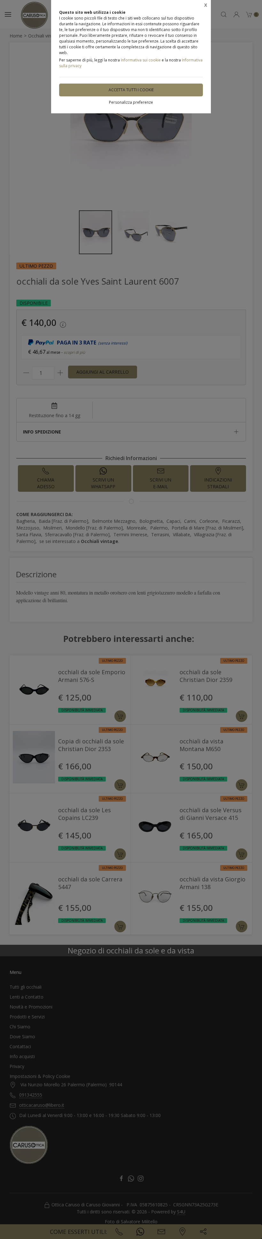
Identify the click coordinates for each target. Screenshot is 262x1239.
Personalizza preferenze (131, 102)
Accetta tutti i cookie (131, 90)
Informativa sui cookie (141, 60)
